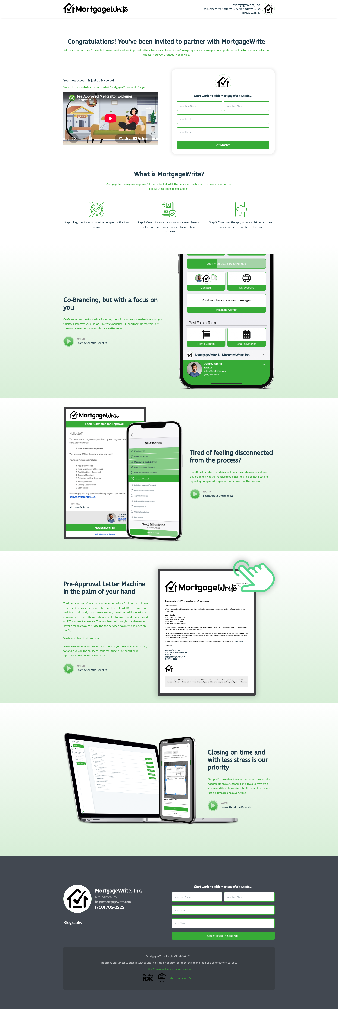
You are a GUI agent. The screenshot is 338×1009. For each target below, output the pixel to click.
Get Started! (223, 145)
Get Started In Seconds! (223, 936)
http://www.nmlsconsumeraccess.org (169, 968)
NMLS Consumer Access (182, 977)
